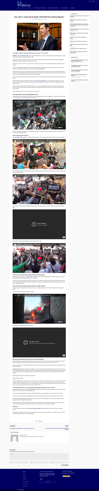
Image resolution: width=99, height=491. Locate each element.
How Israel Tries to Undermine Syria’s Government (78, 41)
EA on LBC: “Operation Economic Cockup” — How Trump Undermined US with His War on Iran (79, 60)
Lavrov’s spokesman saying (39, 80)
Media (72, 77)
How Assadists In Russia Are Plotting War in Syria (78, 48)
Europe (76, 67)
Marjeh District (20, 137)
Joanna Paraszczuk (38, 19)
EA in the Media (83, 76)
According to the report (17, 369)
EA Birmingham (78, 76)
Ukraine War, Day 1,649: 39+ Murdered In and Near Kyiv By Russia (79, 80)
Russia (78, 67)
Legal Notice (25, 477)
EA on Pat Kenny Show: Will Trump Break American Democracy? (79, 75)
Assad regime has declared (24, 55)
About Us (24, 472)
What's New (76, 77)
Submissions (25, 479)
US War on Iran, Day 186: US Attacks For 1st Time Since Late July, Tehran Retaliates (79, 70)
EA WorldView (21, 489)
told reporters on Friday (31, 276)
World (73, 62)
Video (72, 62)
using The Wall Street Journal (33, 389)
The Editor (24, 475)
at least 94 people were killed (35, 408)
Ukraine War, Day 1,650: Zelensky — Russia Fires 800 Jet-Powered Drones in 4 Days (79, 66)
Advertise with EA (25, 481)
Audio (75, 76)
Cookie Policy (25, 486)
